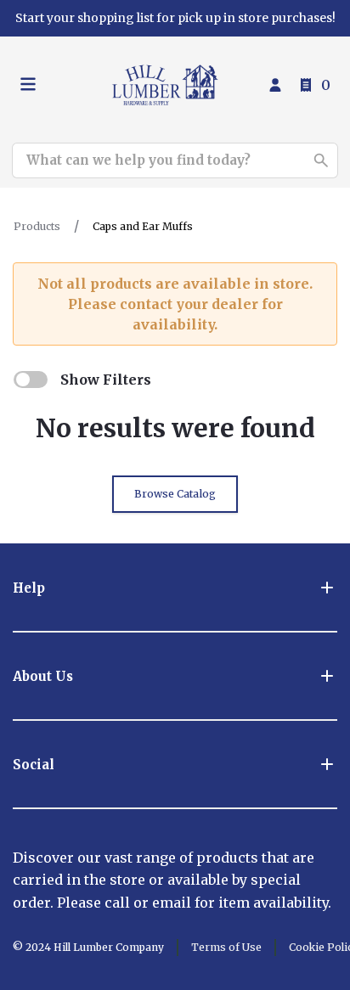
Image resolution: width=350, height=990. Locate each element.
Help (29, 588)
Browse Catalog (175, 493)
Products (37, 226)
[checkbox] (31, 379)
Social (33, 765)
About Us (43, 676)
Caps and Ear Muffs (143, 226)
